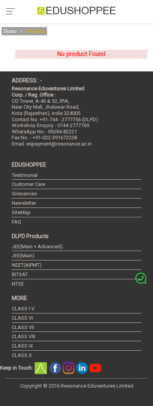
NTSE (18, 284)
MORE (19, 298)
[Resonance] (42, 367)
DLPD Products (30, 236)
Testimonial (25, 175)
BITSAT (20, 274)
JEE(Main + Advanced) (37, 246)
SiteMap (21, 212)
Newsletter (24, 203)
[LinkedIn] (82, 367)
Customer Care (28, 184)
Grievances (24, 194)
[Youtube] (95, 367)
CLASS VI (22, 318)
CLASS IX (22, 346)
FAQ (16, 222)
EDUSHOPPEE (29, 165)
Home (10, 31)
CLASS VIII (23, 336)
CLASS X (22, 355)
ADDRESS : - (27, 80)
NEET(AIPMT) (27, 265)
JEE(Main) (23, 256)
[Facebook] (56, 367)
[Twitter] (69, 367)
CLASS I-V (23, 308)
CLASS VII (23, 327)
